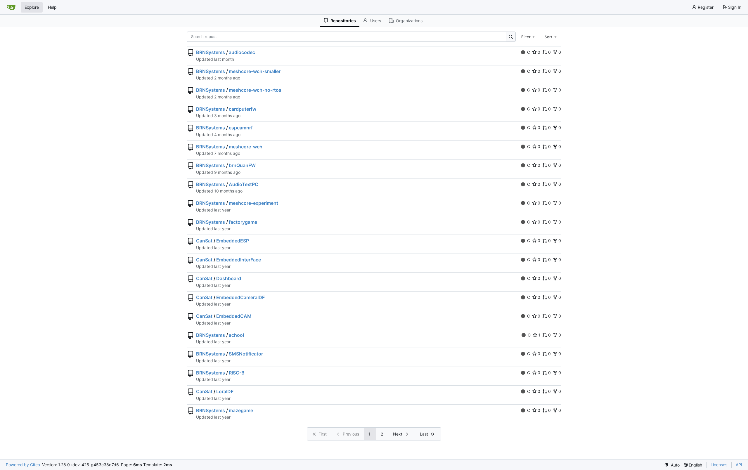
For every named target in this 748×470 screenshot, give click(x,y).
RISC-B (237, 373)
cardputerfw (242, 109)
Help (52, 7)
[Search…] (511, 37)
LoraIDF (224, 391)
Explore (32, 7)
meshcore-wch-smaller (254, 71)
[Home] (11, 7)
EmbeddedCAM (234, 316)
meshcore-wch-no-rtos (255, 90)
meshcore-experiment (253, 203)
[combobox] (528, 36)
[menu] (672, 464)
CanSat (204, 241)
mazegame (241, 410)
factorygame (243, 222)
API (739, 464)
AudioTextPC (243, 184)
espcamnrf (241, 128)
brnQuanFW (242, 165)
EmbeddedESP (232, 241)
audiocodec (242, 52)
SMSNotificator (246, 354)
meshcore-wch (245, 147)
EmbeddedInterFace (238, 260)
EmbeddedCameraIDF (240, 297)
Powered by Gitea (23, 464)
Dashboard (228, 278)
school (236, 335)
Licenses (719, 464)
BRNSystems (210, 52)
